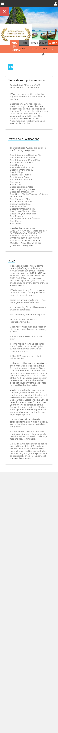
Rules (11, 261)
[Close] (4, 11)
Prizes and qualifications (23, 139)
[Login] (55, 3)
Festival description (26, 80)
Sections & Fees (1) (44, 48)
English (11, 67)
